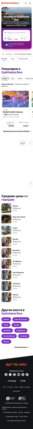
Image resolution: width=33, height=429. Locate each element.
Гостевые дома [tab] (23, 58)
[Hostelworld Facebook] (6, 374)
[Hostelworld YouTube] (18, 374)
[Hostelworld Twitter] (10, 374)
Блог (4, 387)
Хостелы (10, 387)
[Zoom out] (30, 185)
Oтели (16, 387)
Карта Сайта (24, 416)
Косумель (7, 330)
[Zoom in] (30, 183)
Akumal (6, 341)
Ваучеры (27, 412)
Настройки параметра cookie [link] (16, 420)
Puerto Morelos (9, 336)
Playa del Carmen (21, 319)
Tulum (6, 325)
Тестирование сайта (11, 416)
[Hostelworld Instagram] (14, 374)
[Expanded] (3, 54)
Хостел (5, 109)
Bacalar (16, 325)
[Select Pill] (25, 3)
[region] (16, 163)
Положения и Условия (10, 412)
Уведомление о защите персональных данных (14, 408)
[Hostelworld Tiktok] (27, 374)
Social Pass (16, 391)
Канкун (6, 319)
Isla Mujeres (20, 330)
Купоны (20, 412)
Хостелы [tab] (4, 58)
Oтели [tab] (12, 58)
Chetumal (23, 336)
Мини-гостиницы (25, 387)
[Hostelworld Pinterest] (22, 374)
